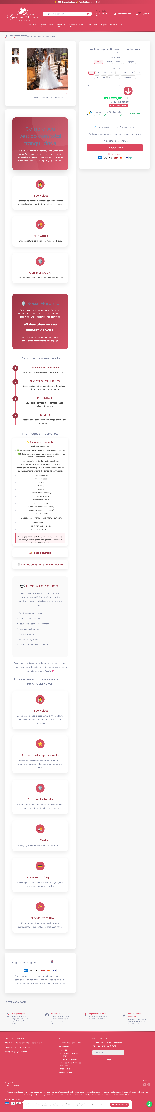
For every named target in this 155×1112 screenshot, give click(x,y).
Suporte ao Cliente (76, 25)
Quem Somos (92, 25)
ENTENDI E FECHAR (119, 1105)
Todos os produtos (20, 36)
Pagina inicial (9, 36)
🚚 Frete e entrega (40, 552)
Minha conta (101, 13)
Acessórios (61, 25)
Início (34, 25)
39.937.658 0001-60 (12, 1085)
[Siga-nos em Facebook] (144, 1084)
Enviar (108, 1060)
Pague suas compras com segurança (68, 1054)
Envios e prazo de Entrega (68, 1059)
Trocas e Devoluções (66, 1069)
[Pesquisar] (88, 14)
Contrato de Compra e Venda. (121, 127)
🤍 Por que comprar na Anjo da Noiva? (40, 564)
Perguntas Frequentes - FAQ (111, 25)
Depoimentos (63, 1046)
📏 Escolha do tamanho (40, 442)
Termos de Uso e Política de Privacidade (69, 1064)
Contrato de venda (65, 1072)
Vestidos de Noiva (46, 25)
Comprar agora (115, 147)
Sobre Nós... (63, 1050)
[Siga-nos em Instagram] (148, 1084)
